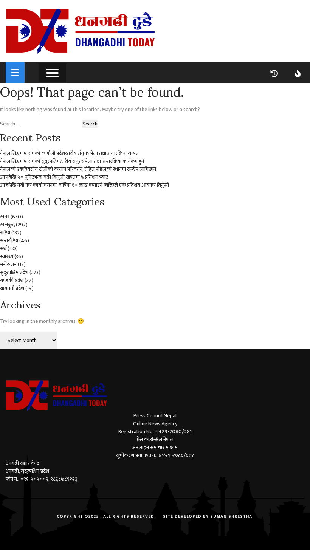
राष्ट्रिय (5, 232)
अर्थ (3, 248)
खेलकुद (7, 224)
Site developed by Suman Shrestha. (208, 517)
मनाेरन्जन (8, 264)
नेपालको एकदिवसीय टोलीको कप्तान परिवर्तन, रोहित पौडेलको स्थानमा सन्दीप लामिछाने (78, 169)
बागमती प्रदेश (12, 288)
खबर (4, 216)
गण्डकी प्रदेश (11, 280)
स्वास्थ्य (6, 256)
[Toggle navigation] (15, 72)
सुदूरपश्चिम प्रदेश (14, 272)
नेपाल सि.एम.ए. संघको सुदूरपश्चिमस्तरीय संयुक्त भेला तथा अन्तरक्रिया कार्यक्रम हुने (72, 161)
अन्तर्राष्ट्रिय (9, 240)
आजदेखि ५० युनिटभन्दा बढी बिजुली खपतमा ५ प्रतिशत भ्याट (54, 177)
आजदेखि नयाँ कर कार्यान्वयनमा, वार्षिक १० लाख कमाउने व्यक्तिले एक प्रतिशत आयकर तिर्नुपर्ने (84, 185)
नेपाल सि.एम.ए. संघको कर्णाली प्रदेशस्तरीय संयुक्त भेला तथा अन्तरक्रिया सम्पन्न (69, 153)
